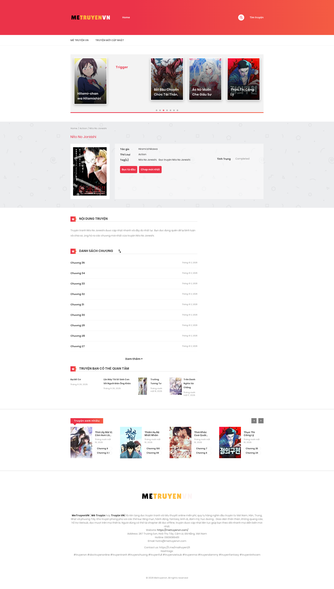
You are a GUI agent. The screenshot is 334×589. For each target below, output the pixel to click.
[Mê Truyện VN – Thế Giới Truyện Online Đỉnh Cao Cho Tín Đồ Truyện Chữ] (90, 17)
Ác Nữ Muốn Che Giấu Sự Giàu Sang (202, 94)
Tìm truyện (257, 17)
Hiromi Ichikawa (148, 149)
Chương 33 (77, 283)
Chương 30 (77, 315)
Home (126, 17)
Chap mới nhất (150, 169)
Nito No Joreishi (98, 128)
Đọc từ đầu (129, 169)
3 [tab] (163, 110)
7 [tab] (177, 110)
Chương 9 (102, 448)
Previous (254, 420)
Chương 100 (153, 448)
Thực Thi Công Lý (249, 434)
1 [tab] (156, 110)
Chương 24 (252, 452)
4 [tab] (167, 110)
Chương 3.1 (103, 452)
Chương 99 (152, 452)
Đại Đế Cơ (75, 379)
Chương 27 (77, 346)
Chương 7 (201, 448)
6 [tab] (174, 110)
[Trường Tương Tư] (143, 386)
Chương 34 (77, 273)
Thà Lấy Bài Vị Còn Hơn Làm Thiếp (103, 434)
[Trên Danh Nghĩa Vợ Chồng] (176, 386)
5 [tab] (170, 110)
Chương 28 (77, 336)
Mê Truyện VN (79, 40)
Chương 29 (77, 325)
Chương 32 (77, 294)
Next (261, 420)
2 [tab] (160, 110)
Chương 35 (77, 262)
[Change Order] (120, 251)
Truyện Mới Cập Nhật (109, 40)
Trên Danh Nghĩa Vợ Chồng (189, 383)
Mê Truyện (98, 515)
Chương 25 (252, 448)
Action (83, 128)
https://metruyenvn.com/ (172, 530)
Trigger (122, 67)
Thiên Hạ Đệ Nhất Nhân (152, 434)
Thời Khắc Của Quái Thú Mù (200, 434)
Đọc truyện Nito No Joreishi (174, 159)
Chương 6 (201, 452)
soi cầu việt (167, 566)
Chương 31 (77, 304)
